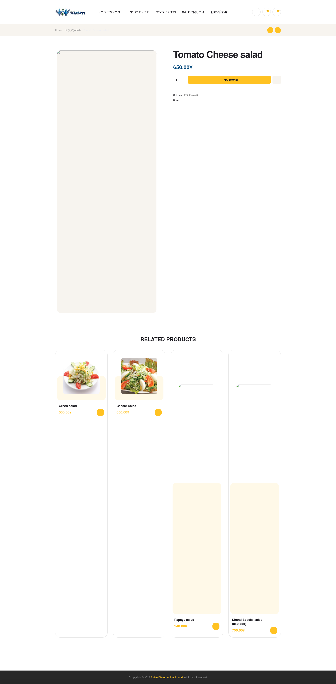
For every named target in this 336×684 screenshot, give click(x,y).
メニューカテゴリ (109, 12)
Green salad (68, 406)
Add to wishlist (276, 80)
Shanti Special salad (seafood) (247, 622)
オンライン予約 (166, 12)
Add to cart (231, 79)
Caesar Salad (126, 406)
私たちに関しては (193, 12)
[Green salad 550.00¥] (278, 30)
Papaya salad (184, 620)
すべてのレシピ (140, 12)
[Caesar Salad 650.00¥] (270, 30)
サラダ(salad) (73, 30)
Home (58, 30)
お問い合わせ (219, 12)
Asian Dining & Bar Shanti (167, 677)
